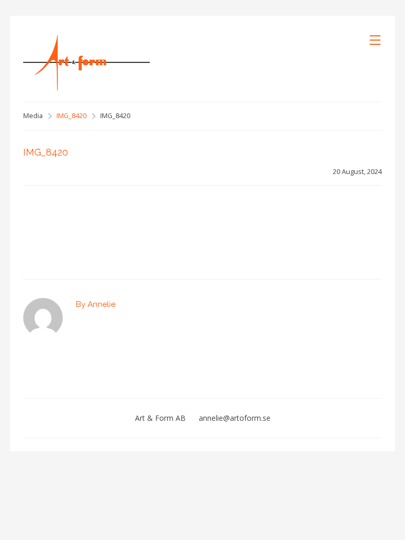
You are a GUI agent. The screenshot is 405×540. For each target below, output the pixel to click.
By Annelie (95, 304)
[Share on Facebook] (74, 225)
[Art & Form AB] (86, 62)
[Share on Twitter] (90, 225)
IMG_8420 (71, 115)
